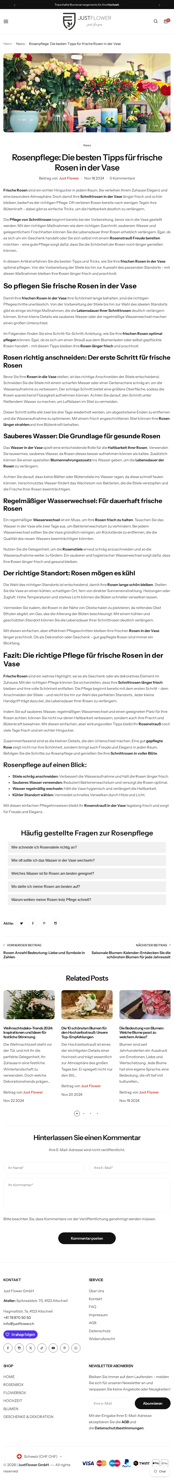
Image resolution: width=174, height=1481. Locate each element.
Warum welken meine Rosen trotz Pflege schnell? (51, 900)
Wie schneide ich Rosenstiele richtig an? (44, 847)
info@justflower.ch (18, 1323)
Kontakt (95, 1299)
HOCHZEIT (12, 1400)
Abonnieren (152, 1403)
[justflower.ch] (87, 21)
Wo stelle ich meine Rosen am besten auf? (45, 887)
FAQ (92, 1306)
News (20, 44)
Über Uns (96, 1291)
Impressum (98, 1315)
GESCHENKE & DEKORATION (28, 1416)
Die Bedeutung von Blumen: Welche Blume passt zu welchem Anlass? (141, 1032)
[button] (14, 5)
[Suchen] (156, 21)
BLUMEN (10, 1408)
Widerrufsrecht (102, 1338)
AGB (92, 1322)
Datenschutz (100, 1331)
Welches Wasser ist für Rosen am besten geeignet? (52, 873)
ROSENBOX (13, 1384)
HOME (9, 1376)
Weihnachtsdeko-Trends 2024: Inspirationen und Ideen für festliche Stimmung (28, 1032)
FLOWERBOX (14, 1392)
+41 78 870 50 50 (17, 1317)
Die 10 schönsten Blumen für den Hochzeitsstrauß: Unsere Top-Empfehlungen (84, 1032)
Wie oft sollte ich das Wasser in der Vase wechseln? (53, 860)
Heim (7, 44)
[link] (21, 923)
